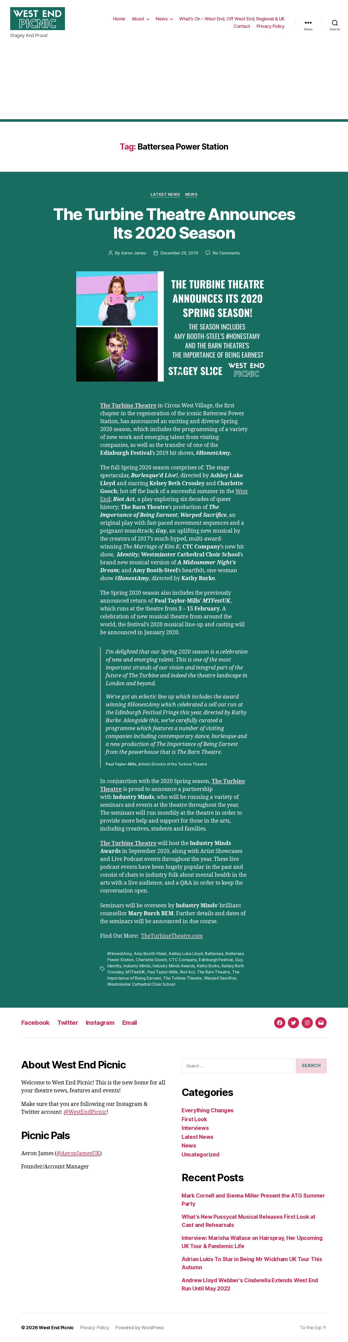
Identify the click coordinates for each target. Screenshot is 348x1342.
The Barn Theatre (213, 971)
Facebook (35, 1022)
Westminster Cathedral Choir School (141, 984)
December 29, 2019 (179, 252)
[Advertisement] (174, 83)
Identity (114, 965)
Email (129, 1022)
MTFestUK (135, 971)
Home (119, 18)
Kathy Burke (208, 965)
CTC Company (182, 959)
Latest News (165, 194)
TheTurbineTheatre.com (172, 936)
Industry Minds (136, 965)
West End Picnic (56, 1327)
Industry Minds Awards (174, 965)
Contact (242, 26)
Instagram (100, 1022)
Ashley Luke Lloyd (185, 953)
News (162, 18)
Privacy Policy (271, 26)
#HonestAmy (119, 953)
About (138, 18)
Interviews (195, 1128)
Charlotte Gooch (151, 959)
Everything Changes (208, 1110)
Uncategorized (201, 1154)
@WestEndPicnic (85, 1112)
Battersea (214, 953)
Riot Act (187, 971)
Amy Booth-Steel (150, 953)
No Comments (226, 252)
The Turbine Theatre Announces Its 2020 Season (174, 223)
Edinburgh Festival (216, 959)
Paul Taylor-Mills (162, 971)
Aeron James (133, 252)
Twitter (67, 1022)
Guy (238, 959)
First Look (194, 1119)
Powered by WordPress (139, 1327)
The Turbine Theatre (128, 405)
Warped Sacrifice (220, 978)
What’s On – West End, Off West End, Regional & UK (232, 18)
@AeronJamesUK (78, 1153)
